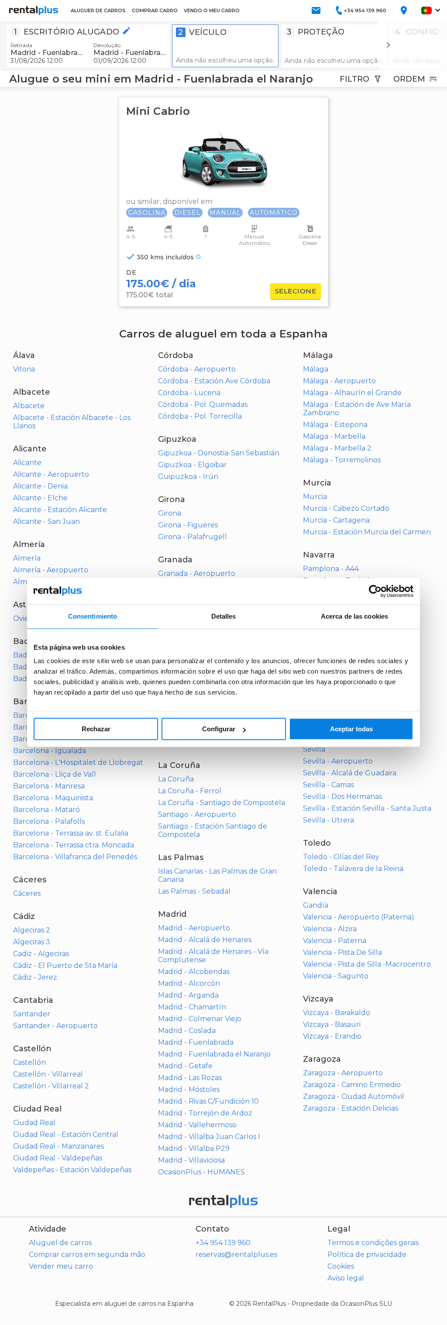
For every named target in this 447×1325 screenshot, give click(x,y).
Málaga (315, 369)
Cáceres (27, 893)
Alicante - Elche (40, 498)
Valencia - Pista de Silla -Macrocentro (367, 964)
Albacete (29, 406)
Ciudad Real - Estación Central (65, 1134)
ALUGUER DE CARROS (98, 10)
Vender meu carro (61, 1266)
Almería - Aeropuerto (50, 570)
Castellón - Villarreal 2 (51, 1086)
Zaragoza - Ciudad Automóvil (353, 1096)
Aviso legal (345, 1278)
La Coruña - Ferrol (189, 791)
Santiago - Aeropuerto (197, 814)
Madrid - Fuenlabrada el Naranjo (214, 1054)
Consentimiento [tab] (92, 616)
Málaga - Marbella (334, 436)
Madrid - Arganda (188, 995)
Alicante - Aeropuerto (51, 474)
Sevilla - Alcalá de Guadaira (349, 773)
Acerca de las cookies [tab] (354, 616)
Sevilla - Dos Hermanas (342, 796)
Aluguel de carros (60, 1243)
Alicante (27, 462)
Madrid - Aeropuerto (194, 928)
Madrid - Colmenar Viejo (199, 1019)
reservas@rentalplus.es (236, 1254)
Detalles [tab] (223, 616)
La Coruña (176, 779)
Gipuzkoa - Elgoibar (192, 465)
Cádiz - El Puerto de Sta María (65, 965)
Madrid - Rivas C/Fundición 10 (208, 1101)
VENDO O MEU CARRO (212, 10)
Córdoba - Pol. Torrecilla (200, 416)
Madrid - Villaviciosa (191, 1160)
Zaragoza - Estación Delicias (350, 1108)
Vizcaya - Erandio (332, 1036)
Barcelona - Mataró (46, 809)
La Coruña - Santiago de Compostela (221, 802)
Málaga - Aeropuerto (339, 381)
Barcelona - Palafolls (49, 821)
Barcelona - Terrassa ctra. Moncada (73, 845)
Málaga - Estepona (335, 424)
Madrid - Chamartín (192, 1007)
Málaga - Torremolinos (342, 460)
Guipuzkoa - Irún (188, 476)
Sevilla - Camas (328, 785)
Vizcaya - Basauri (332, 1024)
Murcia (315, 496)
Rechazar (96, 729)
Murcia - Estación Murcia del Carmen (367, 532)
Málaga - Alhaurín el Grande (352, 393)
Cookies (340, 1266)
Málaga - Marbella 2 (337, 448)
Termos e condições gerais (373, 1243)
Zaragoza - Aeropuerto (343, 1073)
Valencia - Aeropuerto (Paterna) (358, 917)
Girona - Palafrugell (192, 537)
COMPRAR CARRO (155, 10)
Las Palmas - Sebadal (194, 891)
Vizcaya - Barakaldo (336, 1012)
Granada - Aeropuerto (196, 573)
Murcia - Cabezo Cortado (346, 508)
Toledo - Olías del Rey (341, 857)
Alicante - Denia (40, 486)
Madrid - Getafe (185, 1066)
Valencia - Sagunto (335, 976)
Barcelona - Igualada (49, 751)
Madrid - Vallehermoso (197, 1125)
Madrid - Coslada (187, 1030)
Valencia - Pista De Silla (342, 952)
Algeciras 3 (31, 942)
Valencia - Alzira (330, 929)
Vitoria (24, 369)
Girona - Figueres (188, 525)
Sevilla (314, 749)
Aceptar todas (351, 729)
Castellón (29, 1062)
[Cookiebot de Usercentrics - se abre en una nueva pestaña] (375, 591)
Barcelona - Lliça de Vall (54, 774)
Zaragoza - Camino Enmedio (352, 1085)
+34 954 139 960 (223, 1243)
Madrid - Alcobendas (194, 971)
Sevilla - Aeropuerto (338, 761)
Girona (169, 513)
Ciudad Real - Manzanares (58, 1146)
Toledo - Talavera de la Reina (353, 868)
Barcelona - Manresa (49, 786)
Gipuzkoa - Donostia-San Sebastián (218, 453)
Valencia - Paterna (334, 940)
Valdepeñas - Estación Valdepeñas (72, 1170)
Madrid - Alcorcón (189, 983)
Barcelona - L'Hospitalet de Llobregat (78, 762)
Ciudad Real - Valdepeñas (57, 1158)
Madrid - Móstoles (189, 1089)
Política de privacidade (366, 1254)
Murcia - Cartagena (336, 520)
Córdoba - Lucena (189, 393)
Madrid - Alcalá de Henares (204, 940)
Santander (31, 1014)
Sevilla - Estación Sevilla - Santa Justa (367, 808)
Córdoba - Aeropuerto (197, 369)
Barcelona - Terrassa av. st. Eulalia (70, 833)
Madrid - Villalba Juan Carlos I (209, 1136)
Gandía (315, 905)
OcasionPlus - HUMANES (201, 1172)
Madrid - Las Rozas (190, 1078)
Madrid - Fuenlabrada (196, 1042)
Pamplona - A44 (331, 568)
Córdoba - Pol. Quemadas (203, 404)
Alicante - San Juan (46, 521)
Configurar (218, 729)
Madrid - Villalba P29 (194, 1148)
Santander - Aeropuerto (55, 1026)
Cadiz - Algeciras (41, 954)
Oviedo (25, 618)
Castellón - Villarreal (48, 1074)
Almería (27, 558)
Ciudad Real (34, 1123)
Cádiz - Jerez (35, 977)
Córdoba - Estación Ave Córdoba (214, 381)
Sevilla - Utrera (328, 820)
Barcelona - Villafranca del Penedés (75, 857)
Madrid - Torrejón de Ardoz (205, 1113)
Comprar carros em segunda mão (87, 1254)
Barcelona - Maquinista (53, 798)
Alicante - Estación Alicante (60, 510)
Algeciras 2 (31, 930)
